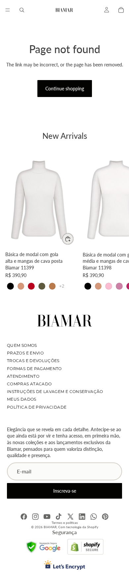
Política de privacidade (36, 406)
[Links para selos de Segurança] (43, 547)
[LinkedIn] (82, 517)
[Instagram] (35, 517)
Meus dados (21, 399)
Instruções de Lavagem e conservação (55, 391)
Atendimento (23, 375)
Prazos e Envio (25, 352)
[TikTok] (59, 517)
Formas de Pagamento (34, 368)
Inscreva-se (64, 490)
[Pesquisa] (22, 10)
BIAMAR (50, 527)
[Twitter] (70, 517)
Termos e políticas (65, 523)
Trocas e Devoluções (33, 360)
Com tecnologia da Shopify (78, 527)
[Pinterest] (105, 517)
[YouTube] (47, 517)
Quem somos (22, 345)
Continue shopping (64, 88)
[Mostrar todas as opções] (61, 286)
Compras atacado (29, 383)
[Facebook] (24, 517)
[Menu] (7, 10)
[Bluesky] (94, 517)
